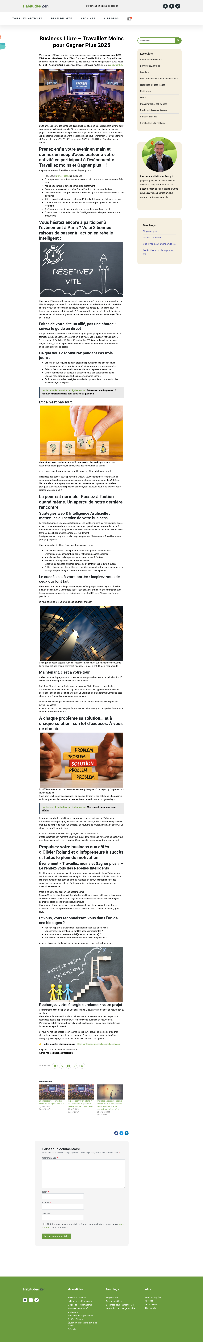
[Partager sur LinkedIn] (68, 1066)
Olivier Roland (63, 176)
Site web (46, 1213)
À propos (111, 18)
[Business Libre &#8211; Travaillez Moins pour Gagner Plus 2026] (52, 1092)
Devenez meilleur (152, 237)
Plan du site (61, 18)
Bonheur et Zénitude (150, 66)
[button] (116, 1133)
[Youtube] (165, 6)
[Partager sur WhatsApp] (75, 1066)
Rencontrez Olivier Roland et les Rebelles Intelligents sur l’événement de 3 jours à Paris (80, 1104)
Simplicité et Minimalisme (152, 123)
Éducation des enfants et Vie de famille (159, 78)
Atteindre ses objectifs (151, 59)
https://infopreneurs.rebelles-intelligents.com (99, 1044)
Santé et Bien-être (148, 116)
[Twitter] (177, 6)
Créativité (144, 72)
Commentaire (50, 1157)
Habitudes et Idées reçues (152, 85)
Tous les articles (27, 18)
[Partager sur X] (61, 1066)
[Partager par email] (82, 1066)
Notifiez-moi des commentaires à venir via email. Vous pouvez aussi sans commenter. (83, 1226)
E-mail (46, 1202)
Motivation (145, 91)
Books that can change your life (120, 1308)
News (143, 97)
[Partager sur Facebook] (55, 1066)
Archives (88, 18)
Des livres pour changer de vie (159, 244)
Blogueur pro (150, 231)
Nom (45, 1191)
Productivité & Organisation (153, 110)
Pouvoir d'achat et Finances (153, 104)
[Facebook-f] (171, 6)
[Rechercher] (178, 40)
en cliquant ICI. (116, 65)
